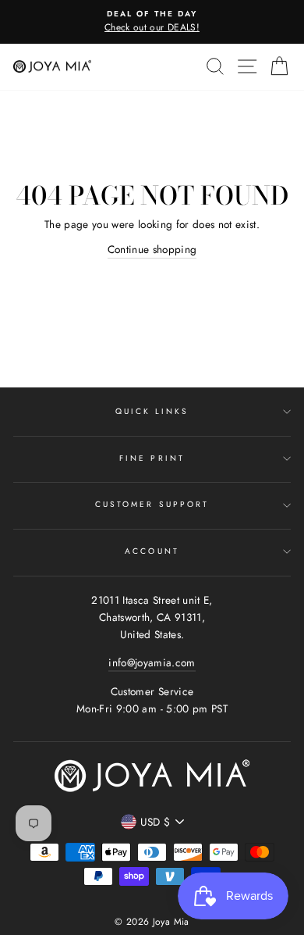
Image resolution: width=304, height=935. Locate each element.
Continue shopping (152, 249)
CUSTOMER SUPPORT (152, 504)
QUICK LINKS (152, 411)
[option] (152, 22)
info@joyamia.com (151, 662)
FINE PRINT (152, 458)
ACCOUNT (152, 551)
